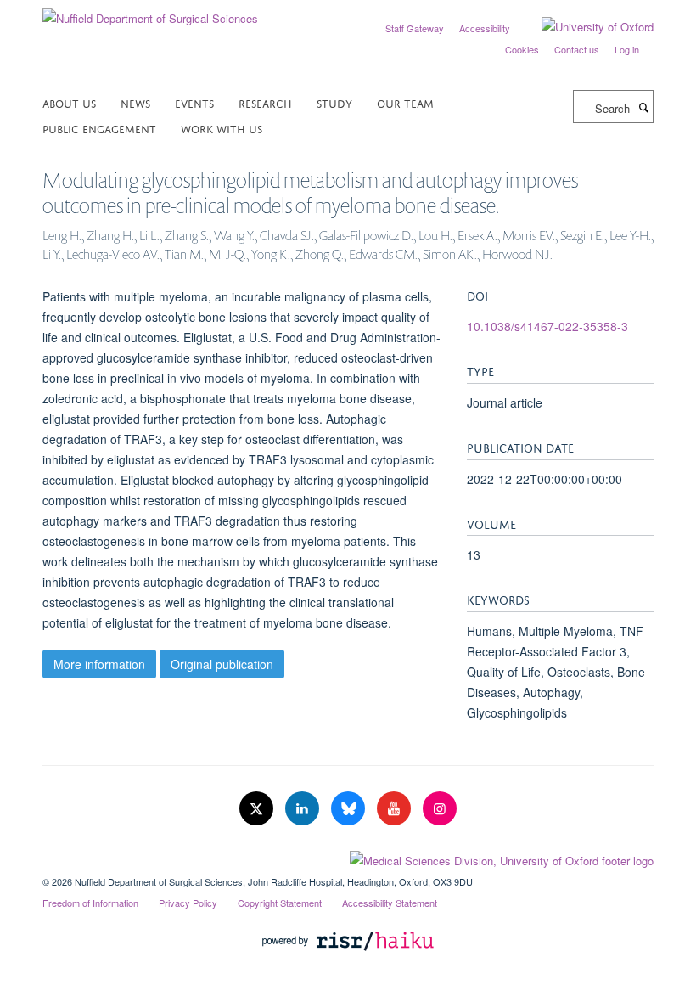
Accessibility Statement (389, 902)
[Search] (643, 107)
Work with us (221, 128)
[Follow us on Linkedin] (304, 809)
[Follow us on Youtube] (395, 809)
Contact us (576, 49)
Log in (627, 49)
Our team (405, 102)
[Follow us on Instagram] (440, 809)
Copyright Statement (280, 902)
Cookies (522, 49)
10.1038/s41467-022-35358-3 (547, 326)
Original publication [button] (222, 664)
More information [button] (99, 664)
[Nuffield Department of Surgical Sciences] (150, 12)
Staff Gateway (414, 28)
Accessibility (484, 28)
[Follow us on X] (258, 809)
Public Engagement (99, 128)
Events (194, 102)
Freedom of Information (90, 902)
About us (69, 102)
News (135, 102)
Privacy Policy (188, 902)
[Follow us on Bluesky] (349, 809)
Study (334, 102)
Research (265, 102)
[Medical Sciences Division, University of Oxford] (348, 856)
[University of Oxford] (585, 27)
